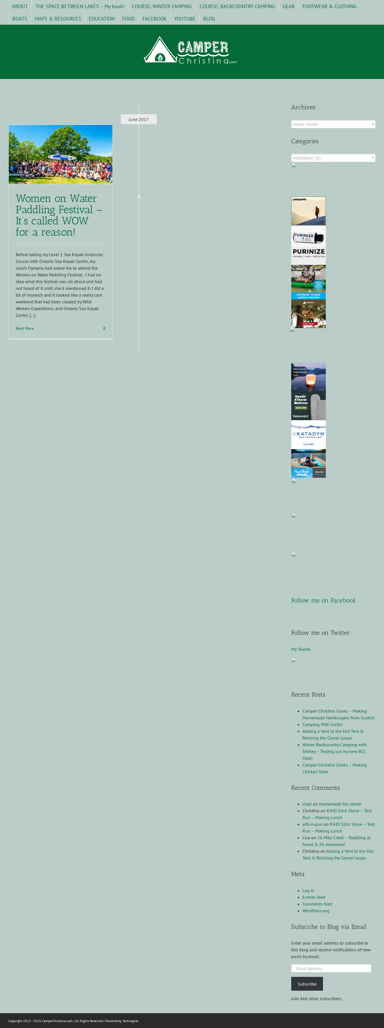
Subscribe (307, 984)
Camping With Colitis (322, 724)
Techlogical (131, 1021)
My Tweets (301, 649)
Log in (308, 890)
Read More (25, 328)
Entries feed (313, 897)
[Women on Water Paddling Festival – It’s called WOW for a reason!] (60, 154)
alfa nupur (312, 824)
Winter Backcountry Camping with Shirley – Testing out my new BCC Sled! (334, 751)
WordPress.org (315, 910)
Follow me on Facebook (323, 600)
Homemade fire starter (340, 804)
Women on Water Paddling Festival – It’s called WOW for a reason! (59, 215)
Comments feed (317, 904)
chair (307, 804)
